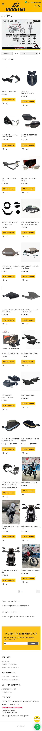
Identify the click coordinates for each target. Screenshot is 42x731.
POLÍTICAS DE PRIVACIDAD (10, 680)
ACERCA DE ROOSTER (9, 689)
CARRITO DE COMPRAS (9, 664)
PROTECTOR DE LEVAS (9, 91)
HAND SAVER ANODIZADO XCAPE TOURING (10, 440)
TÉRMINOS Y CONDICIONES (11, 667)
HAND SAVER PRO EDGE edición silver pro (11, 311)
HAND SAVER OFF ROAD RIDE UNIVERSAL (10, 136)
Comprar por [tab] (7, 53)
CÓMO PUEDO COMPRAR (10, 677)
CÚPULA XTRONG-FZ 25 (29, 483)
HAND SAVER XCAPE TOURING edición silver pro (30, 223)
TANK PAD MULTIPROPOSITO (27, 92)
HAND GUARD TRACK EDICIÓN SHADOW (10, 267)
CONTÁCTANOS (7, 692)
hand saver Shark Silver (29, 353)
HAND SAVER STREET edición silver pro (30, 311)
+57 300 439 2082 (33, 2)
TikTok (27, 716)
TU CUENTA (5, 661)
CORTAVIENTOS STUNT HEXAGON (7, 396)
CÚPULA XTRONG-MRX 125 (30, 570)
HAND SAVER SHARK (28, 395)
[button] (3, 103)
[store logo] (15, 6)
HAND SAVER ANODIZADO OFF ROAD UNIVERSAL (10, 484)
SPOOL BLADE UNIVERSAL (10, 353)
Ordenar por (14, 53)
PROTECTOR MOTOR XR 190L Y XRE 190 (10, 223)
